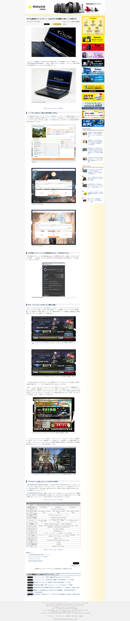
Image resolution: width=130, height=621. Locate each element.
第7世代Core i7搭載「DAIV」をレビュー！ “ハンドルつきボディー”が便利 (50, 585)
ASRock (53, 608)
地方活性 (74, 610)
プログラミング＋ (69, 610)
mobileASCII (69, 611)
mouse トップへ (76, 565)
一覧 (51, 24)
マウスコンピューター (34, 558)
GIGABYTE (57, 607)
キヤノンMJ (61, 605)
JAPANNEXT (76, 608)
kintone (54, 605)
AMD (64, 604)
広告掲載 (81, 616)
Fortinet (69, 608)
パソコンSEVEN (75, 604)
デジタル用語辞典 (63, 611)
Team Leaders (63, 610)
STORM (82, 604)
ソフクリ (82, 605)
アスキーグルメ (57, 610)
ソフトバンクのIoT (77, 605)
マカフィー (53, 604)
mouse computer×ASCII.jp (35, 561)
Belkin (67, 605)
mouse (37, 6)
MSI (54, 607)
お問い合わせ (74, 616)
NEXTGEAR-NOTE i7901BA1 (35, 63)
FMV (47, 604)
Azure (65, 605)
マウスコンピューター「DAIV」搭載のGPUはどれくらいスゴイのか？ (49, 577)
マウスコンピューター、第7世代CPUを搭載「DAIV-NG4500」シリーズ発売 (51, 579)
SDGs (77, 610)
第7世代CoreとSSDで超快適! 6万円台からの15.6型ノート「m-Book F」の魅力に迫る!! (53, 587)
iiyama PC (61, 604)
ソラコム (56, 608)
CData (63, 608)
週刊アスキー (58, 611)
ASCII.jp (42, 9)
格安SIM (49, 610)
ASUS (72, 608)
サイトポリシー (51, 616)
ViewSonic (61, 607)
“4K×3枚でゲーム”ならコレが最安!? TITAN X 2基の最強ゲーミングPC (49, 582)
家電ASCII (52, 610)
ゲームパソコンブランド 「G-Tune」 (38, 556)
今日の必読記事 (52, 611)
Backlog (66, 608)
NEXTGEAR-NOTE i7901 (34, 493)
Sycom (67, 604)
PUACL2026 (81, 610)
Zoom (73, 605)
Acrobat (57, 605)
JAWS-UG (51, 605)
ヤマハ (70, 605)
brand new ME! (70, 607)
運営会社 (68, 616)
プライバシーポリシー (60, 616)
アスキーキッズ (44, 610)
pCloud (75, 607)
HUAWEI (47, 605)
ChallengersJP (85, 610)
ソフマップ (66, 607)
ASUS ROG (70, 604)
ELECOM (57, 604)
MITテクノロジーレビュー (76, 611)
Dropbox (60, 608)
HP (79, 604)
